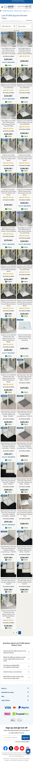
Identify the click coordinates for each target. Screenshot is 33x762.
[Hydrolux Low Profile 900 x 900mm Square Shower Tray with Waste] (8, 75)
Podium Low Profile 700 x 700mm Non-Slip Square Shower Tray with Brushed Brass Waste (8, 614)
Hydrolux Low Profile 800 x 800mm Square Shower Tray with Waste (24, 86)
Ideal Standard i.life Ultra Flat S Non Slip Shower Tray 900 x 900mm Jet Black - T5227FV (24, 377)
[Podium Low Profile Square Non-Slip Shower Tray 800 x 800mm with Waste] (24, 146)
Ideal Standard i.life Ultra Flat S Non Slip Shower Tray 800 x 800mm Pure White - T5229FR (24, 549)
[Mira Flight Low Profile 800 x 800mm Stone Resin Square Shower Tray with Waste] (24, 218)
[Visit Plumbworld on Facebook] (5, 748)
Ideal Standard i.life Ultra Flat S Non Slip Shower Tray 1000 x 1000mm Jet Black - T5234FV (24, 481)
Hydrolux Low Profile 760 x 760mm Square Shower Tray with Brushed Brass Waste (8, 303)
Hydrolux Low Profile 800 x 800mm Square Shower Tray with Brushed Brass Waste (8, 268)
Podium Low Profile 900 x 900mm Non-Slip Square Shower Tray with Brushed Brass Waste (8, 338)
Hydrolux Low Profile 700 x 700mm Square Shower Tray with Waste (24, 268)
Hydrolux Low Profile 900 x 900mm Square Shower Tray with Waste (8, 86)
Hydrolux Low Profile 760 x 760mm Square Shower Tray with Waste (24, 122)
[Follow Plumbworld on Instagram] (27, 748)
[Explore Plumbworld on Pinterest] (16, 748)
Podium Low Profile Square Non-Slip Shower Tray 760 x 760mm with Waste (8, 157)
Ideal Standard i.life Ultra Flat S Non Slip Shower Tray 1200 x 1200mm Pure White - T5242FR (8, 513)
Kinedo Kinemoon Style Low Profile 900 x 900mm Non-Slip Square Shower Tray (24, 513)
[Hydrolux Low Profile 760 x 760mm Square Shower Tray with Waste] (24, 111)
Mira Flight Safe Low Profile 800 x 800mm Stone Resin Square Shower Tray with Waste (24, 51)
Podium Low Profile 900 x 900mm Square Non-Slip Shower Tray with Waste (24, 192)
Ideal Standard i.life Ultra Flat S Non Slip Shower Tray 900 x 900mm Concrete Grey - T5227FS (24, 413)
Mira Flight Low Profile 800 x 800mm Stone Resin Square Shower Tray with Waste (25, 230)
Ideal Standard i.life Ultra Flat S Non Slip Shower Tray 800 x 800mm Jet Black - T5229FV (8, 413)
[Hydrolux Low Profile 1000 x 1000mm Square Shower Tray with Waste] (8, 218)
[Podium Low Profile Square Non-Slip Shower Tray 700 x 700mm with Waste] (8, 180)
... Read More (28, 20)
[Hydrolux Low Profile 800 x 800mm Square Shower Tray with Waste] (24, 75)
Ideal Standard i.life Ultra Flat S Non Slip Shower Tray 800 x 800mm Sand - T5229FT (8, 581)
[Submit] (15, 6)
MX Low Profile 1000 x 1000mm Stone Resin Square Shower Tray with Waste (24, 337)
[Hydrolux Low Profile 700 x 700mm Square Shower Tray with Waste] (24, 257)
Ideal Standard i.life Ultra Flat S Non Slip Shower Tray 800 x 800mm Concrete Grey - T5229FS (8, 549)
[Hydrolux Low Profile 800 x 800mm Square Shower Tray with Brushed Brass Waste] (8, 257)
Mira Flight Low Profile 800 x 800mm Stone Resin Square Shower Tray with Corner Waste (8, 51)
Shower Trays (18, 11)
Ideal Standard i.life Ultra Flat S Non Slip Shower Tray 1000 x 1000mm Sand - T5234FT (8, 481)
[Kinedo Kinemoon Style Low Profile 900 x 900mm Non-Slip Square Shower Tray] (24, 501)
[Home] (0, 11)
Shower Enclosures (8, 11)
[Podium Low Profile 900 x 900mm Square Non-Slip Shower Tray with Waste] (24, 180)
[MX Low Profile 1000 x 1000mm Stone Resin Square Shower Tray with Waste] (24, 325)
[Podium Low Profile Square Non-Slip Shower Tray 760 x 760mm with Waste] (8, 146)
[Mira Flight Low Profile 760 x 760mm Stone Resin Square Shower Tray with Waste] (8, 111)
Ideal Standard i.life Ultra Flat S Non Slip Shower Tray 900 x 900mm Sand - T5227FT (24, 581)
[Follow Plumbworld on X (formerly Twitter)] (11, 748)
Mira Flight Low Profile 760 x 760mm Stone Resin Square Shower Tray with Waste (8, 123)
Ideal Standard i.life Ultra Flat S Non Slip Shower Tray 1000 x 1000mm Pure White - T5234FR (8, 445)
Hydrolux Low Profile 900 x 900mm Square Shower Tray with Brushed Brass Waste (24, 303)
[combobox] (22, 6)
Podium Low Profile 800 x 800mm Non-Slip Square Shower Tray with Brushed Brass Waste (8, 378)
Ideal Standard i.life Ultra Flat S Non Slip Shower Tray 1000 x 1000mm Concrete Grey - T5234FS (24, 445)
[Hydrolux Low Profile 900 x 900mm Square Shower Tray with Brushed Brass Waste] (24, 291)
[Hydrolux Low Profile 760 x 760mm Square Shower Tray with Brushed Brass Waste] (8, 291)
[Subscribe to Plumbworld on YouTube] (22, 748)
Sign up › (26, 738)
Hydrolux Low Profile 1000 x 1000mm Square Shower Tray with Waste (8, 229)
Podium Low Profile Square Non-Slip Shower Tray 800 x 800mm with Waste (24, 157)
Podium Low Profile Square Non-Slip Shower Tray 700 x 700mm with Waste (8, 192)
